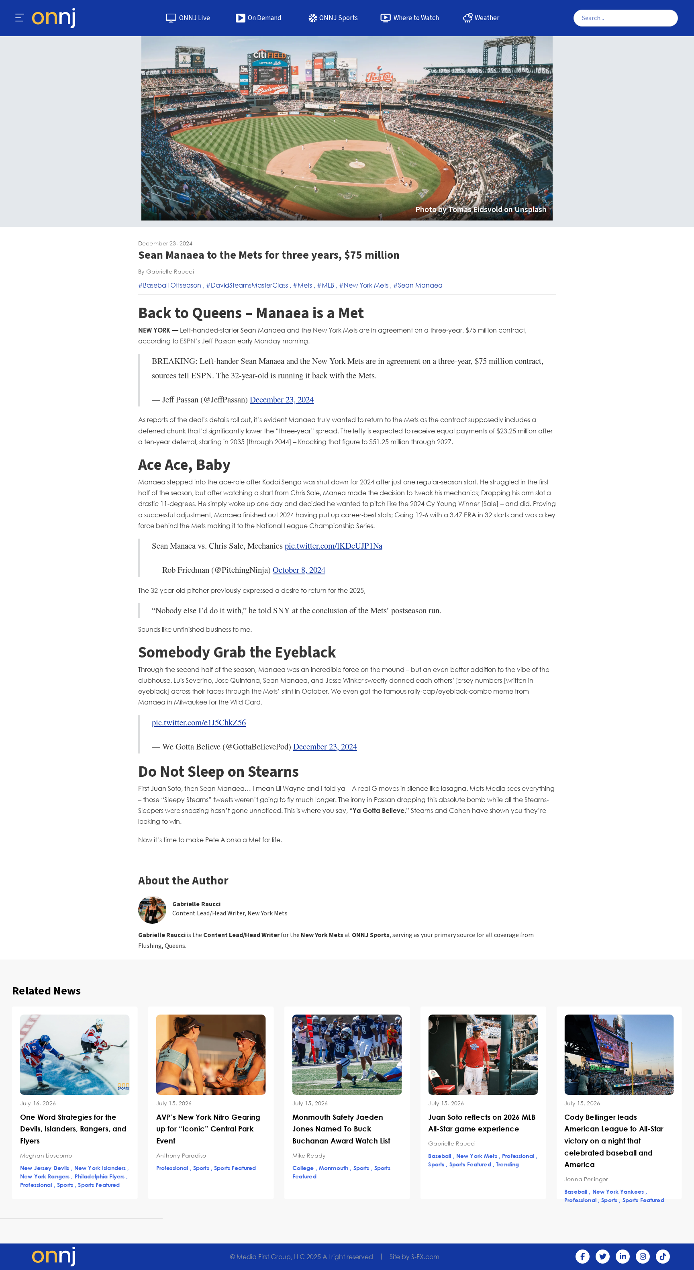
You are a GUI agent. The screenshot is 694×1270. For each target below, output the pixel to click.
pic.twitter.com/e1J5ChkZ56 (199, 722)
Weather (487, 18)
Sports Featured (99, 1167)
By (166, 271)
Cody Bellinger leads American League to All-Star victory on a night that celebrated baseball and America (477, 1141)
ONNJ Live (194, 18)
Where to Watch (416, 18)
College (167, 1167)
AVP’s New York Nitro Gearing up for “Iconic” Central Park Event (72, 1129)
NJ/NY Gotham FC (589, 1167)
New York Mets (366, 285)
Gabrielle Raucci (196, 904)
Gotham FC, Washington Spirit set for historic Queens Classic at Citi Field (616, 1129)
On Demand (265, 18)
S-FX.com (425, 1256)
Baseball (303, 1155)
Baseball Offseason (172, 285)
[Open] (20, 18)
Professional (36, 1167)
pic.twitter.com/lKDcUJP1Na (333, 545)
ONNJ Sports (338, 18)
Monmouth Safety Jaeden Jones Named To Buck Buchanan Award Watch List (205, 1129)
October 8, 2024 (299, 569)
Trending (371, 1164)
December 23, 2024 (282, 399)
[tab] (42, 1218)
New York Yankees (482, 1191)
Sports (65, 1167)
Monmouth (197, 1167)
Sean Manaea (420, 285)
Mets (305, 285)
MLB (328, 285)
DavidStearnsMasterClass (249, 285)
